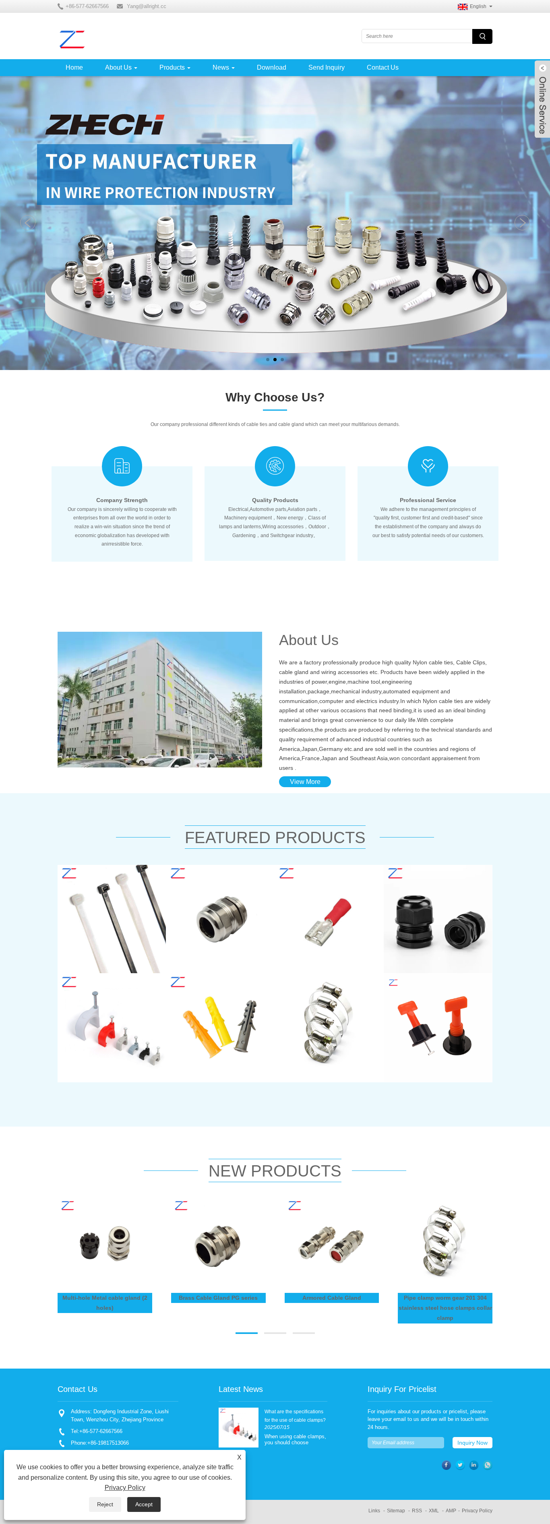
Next (522, 222)
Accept (144, 1504)
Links (374, 1511)
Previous (27, 222)
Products (172, 67)
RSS (417, 1511)
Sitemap (396, 1511)
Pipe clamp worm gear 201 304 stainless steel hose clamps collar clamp (325, 1011)
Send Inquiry (326, 67)
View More (305, 781)
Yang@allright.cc (146, 6)
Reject (105, 1504)
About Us (118, 67)
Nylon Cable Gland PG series (438, 890)
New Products (275, 1171)
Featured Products (275, 837)
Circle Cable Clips (96, 999)
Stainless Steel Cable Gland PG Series (218, 896)
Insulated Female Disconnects (312, 896)
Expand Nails (197, 999)
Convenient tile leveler (428, 999)
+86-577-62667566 (100, 1431)
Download (271, 67)
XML (434, 1511)
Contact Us (383, 67)
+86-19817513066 (108, 1443)
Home (74, 67)
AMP (451, 1511)
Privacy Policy (477, 1511)
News (221, 67)
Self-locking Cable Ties (103, 890)
